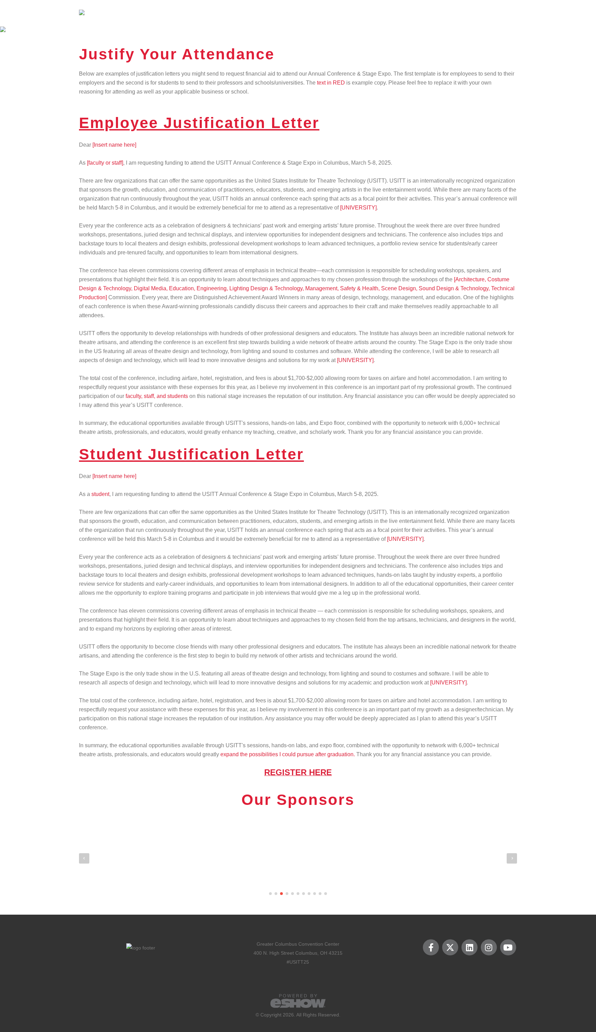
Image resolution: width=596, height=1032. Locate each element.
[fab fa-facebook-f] (431, 947)
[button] (270, 893)
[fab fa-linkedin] (470, 947)
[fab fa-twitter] (450, 947)
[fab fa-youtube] (508, 947)
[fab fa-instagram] (489, 947)
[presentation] (84, 858)
